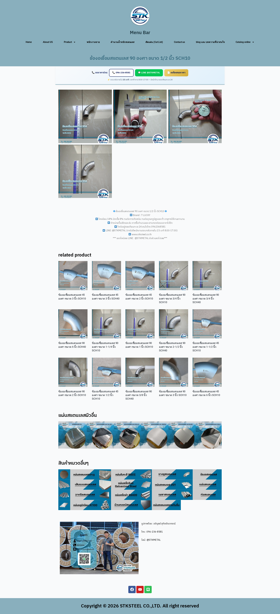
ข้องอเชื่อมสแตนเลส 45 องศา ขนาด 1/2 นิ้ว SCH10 (105, 395)
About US (48, 42)
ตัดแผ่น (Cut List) (154, 42)
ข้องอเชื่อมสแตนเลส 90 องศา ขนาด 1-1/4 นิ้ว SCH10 (105, 346)
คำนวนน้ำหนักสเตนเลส (122, 42)
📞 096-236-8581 (121, 72)
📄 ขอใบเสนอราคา (176, 72)
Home (29, 42)
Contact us (179, 42)
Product (68, 42)
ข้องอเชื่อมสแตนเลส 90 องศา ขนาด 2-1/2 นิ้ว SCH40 (172, 346)
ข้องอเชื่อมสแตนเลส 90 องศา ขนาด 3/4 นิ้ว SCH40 (205, 298)
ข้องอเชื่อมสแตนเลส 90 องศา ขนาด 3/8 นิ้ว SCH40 (138, 395)
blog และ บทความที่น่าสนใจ (210, 42)
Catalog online (243, 42)
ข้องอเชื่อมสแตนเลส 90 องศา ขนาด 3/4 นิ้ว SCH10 (172, 298)
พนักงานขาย (93, 42)
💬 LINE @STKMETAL (149, 72)
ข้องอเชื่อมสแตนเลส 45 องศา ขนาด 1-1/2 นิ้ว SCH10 (205, 346)
